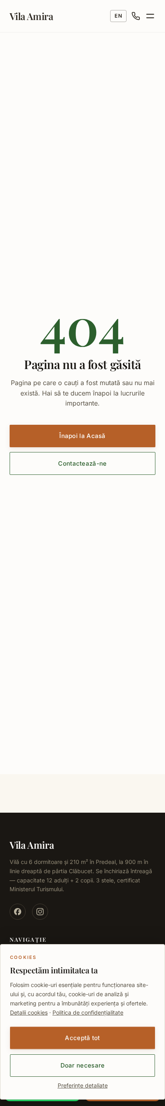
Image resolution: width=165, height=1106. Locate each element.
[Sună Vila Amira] (135, 16)
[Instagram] (40, 912)
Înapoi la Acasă (82, 436)
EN (118, 16)
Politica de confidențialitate (87, 1012)
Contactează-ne (82, 463)
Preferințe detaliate (83, 1085)
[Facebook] (18, 912)
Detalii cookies (29, 1012)
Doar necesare (82, 1065)
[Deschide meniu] (150, 16)
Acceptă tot (82, 1037)
